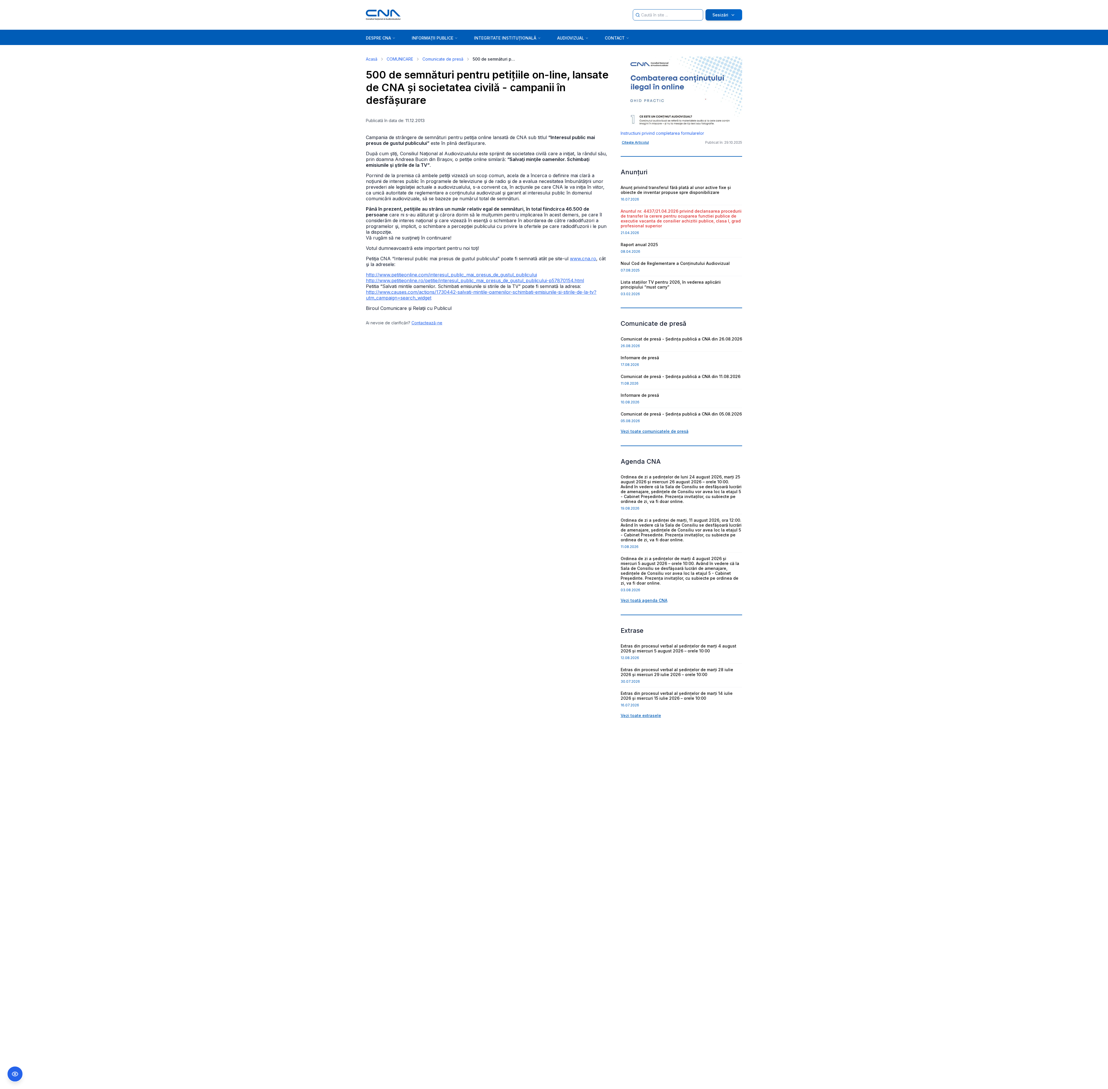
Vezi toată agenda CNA (644, 600)
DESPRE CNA (378, 37)
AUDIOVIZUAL (570, 37)
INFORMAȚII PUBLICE (432, 37)
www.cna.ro (583, 258)
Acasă (371, 59)
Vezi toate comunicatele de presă (654, 431)
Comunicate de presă (442, 59)
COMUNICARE (400, 59)
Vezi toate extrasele (641, 715)
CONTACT (615, 37)
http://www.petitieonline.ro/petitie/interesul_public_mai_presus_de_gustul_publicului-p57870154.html (475, 280)
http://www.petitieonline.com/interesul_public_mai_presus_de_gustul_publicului (451, 275)
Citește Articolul (635, 142)
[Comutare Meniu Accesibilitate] (15, 1074)
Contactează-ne (426, 322)
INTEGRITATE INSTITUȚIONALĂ (505, 37)
